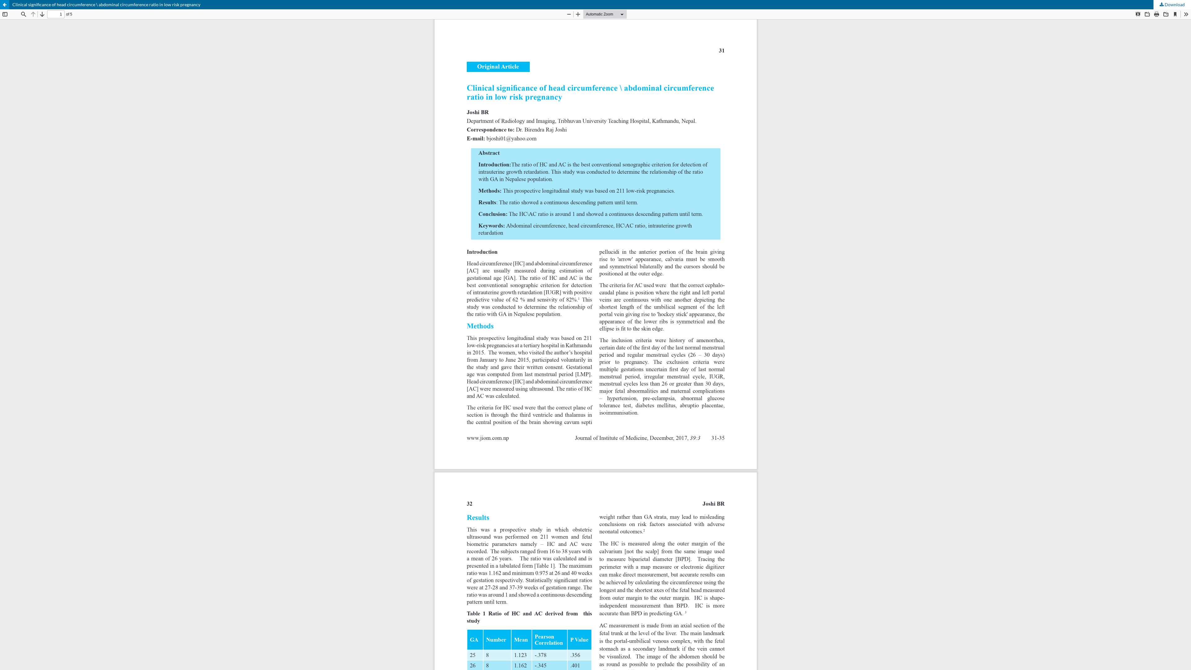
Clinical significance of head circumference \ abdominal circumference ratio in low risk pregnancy (106, 4)
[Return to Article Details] (4, 4)
